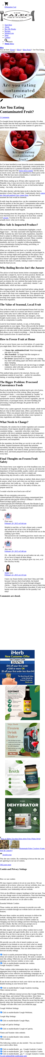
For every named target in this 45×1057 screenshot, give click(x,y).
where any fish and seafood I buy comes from (22, 194)
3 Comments (4, 117)
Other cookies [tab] (5, 1039)
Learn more (7, 865)
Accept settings (5, 1056)
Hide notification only (19, 1056)
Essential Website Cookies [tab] (9, 903)
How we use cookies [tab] (7, 879)
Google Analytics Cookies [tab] (9, 965)
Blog (2, 48)
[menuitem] (25, 25)
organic (6, 218)
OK (1, 865)
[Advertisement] (22, 623)
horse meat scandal (26, 171)
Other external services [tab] (8, 990)
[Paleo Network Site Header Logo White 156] (17, 21)
